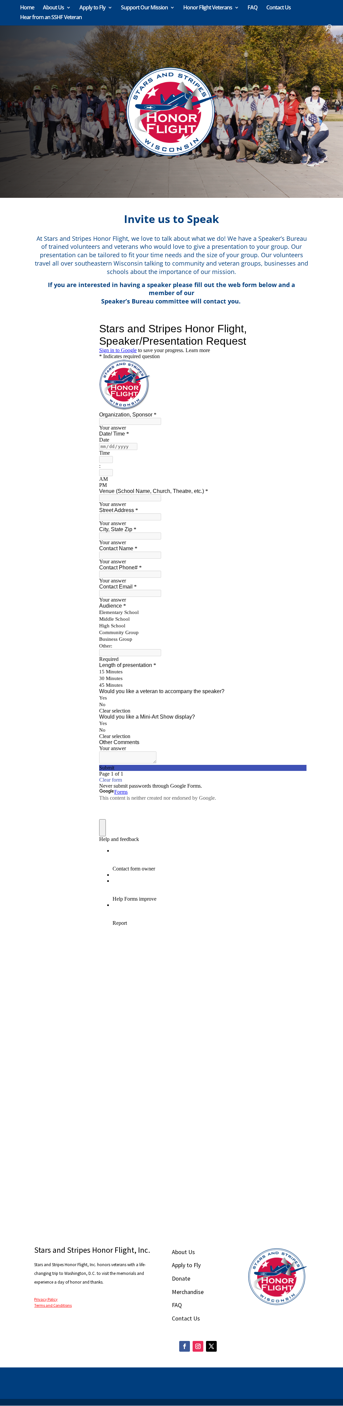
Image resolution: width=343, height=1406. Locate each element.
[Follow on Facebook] (184, 1346)
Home (27, 8)
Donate (181, 1278)
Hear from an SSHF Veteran (51, 18)
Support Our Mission (144, 8)
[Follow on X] (211, 1346)
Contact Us (278, 8)
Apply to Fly (92, 8)
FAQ (253, 8)
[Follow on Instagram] (198, 1346)
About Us (53, 8)
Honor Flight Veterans (207, 8)
